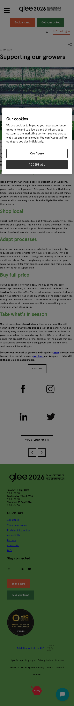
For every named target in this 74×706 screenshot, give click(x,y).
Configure (37, 153)
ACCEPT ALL (37, 164)
